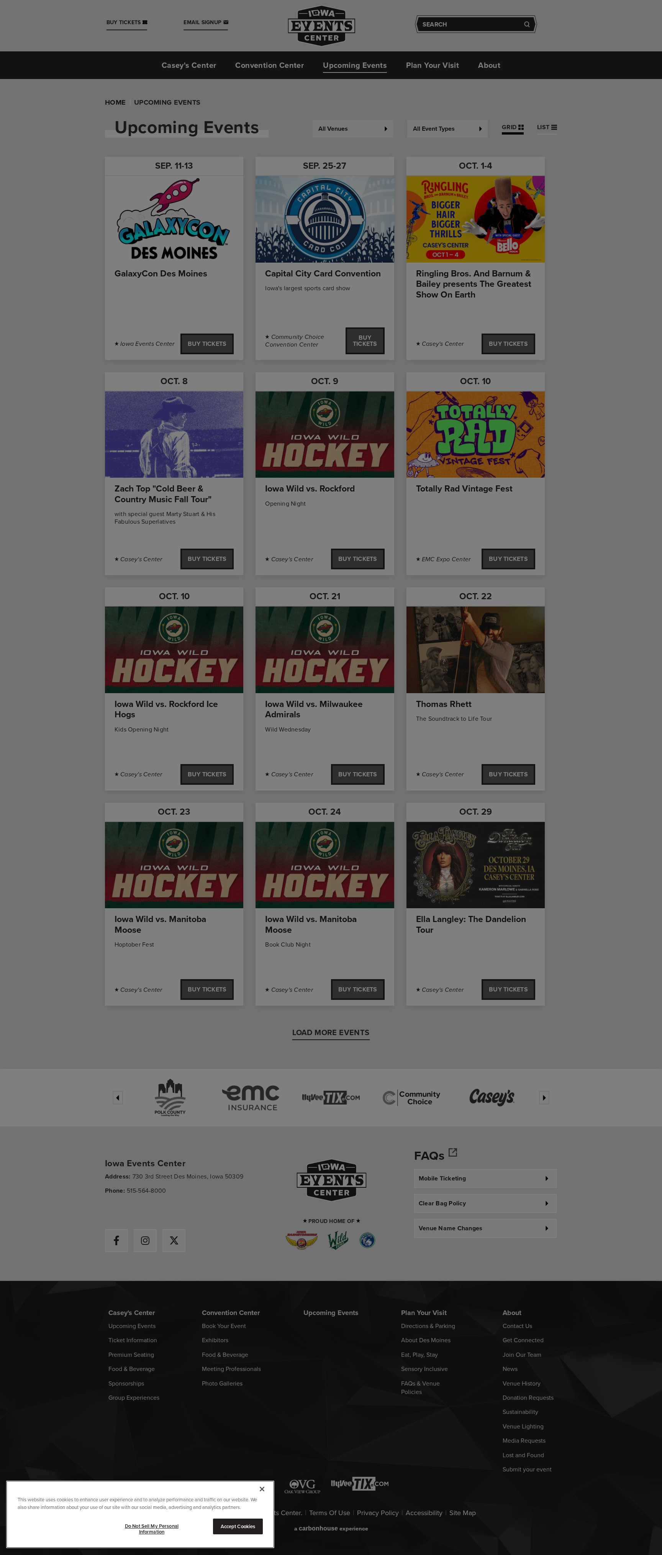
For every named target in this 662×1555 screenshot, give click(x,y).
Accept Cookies (238, 1526)
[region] (140, 1514)
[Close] (262, 1489)
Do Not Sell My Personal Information (152, 1529)
